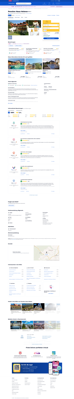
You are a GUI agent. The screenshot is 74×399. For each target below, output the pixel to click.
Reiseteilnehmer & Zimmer (47, 26)
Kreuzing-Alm (46, 269)
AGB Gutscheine (40, 389)
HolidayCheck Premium (15, 389)
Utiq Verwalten (40, 386)
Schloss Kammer (11, 271)
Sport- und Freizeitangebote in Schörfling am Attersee (33, 279)
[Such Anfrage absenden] (30, 4)
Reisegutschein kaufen (15, 387)
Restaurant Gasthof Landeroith (48, 271)
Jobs (51, 384)
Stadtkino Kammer (12, 285)
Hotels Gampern (29, 338)
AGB (38, 387)
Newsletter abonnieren (15, 386)
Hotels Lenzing (29, 336)
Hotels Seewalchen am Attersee (46, 336)
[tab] (47, 21)
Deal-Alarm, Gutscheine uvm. (16, 384)
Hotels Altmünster (44, 338)
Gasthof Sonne (46, 274)
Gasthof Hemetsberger (47, 276)
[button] (18, 27)
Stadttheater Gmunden (12, 290)
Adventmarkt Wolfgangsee (31, 288)
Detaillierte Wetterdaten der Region (37, 344)
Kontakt (13, 381)
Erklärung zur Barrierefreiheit (42, 390)
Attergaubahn (11, 274)
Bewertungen (17, 17)
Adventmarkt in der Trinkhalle (31, 290)
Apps (12, 390)
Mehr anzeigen (10, 103)
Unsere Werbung (52, 381)
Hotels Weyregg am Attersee (31, 337)
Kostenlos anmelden (59, 6)
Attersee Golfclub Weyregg (31, 269)
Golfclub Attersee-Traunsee (31, 271)
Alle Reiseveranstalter (15, 392)
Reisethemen (52, 386)
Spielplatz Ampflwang (30, 276)
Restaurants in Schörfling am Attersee (50, 279)
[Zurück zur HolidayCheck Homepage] (12, 3)
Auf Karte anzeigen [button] (29, 13)
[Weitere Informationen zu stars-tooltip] (30, 311)
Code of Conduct (27, 384)
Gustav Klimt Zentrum (12, 269)
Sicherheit (39, 392)
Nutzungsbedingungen (41, 381)
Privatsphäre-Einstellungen (42, 384)
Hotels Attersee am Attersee (46, 337)
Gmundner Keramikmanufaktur (31, 285)
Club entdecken (52, 6)
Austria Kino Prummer (12, 288)
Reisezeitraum (45, 23)
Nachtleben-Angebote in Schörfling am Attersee (15, 294)
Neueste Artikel (52, 387)
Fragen (26, 17)
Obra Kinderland (29, 274)
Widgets (26, 381)
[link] (44, 4)
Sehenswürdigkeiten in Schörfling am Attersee (16, 279)
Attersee (10, 276)
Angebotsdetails (14, 239)
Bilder (22, 17)
